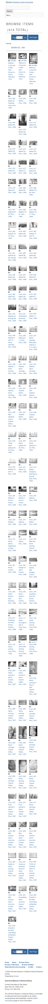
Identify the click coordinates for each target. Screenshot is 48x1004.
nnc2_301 (11, 565)
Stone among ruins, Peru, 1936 (12, 650)
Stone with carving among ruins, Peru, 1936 (23, 651)
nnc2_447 (32, 335)
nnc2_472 (22, 168)
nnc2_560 (32, 861)
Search (9, 11)
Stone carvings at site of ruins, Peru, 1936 (23, 624)
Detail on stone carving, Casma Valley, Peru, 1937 (12, 870)
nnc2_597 (32, 709)
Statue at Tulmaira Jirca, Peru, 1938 (12, 104)
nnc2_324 (32, 519)
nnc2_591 (32, 776)
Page (14, 37)
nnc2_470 (11, 188)
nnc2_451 (22, 314)
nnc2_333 (32, 495)
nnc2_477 (32, 122)
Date (23, 47)
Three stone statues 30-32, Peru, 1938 (12, 447)
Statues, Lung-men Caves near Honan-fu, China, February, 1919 (11, 71)
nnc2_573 (11, 802)
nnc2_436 (32, 412)
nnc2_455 (11, 294)
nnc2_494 (22, 98)
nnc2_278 (32, 591)
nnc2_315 (11, 539)
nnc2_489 (11, 122)
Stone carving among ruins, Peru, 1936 (33, 624)
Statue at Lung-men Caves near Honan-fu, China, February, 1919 (32, 75)
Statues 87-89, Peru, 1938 (33, 192)
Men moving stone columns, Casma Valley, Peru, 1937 (12, 840)
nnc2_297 (22, 565)
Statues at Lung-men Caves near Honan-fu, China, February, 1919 (22, 71)
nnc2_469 (22, 188)
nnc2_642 (32, 678)
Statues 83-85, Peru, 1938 (12, 214)
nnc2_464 (11, 231)
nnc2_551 (22, 895)
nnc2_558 (11, 895)
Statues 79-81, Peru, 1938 (23, 214)
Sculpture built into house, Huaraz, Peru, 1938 (33, 598)
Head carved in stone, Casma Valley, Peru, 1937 (12, 678)
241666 (34, 65)
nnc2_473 (11, 168)
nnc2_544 (11, 925)
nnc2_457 (22, 275)
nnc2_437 (22, 412)
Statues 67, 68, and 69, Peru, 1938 (12, 257)
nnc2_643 (22, 670)
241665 (23, 60)
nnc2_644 (11, 670)
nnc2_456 (32, 275)
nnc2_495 (11, 98)
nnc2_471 (32, 168)
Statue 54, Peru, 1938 (22, 152)
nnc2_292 (22, 591)
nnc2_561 (22, 862)
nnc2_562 (11, 862)
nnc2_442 (11, 388)
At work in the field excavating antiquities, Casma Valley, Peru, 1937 (33, 904)
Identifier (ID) (15, 47)
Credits (30, 967)
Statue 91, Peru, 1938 (12, 191)
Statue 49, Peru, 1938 (22, 234)
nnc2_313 (22, 539)
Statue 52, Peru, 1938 (12, 171)
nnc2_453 (32, 294)
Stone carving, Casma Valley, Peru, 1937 (12, 715)
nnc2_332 (11, 519)
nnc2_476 (11, 149)
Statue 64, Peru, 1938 (12, 278)
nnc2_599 (11, 709)
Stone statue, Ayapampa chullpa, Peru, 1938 (12, 545)
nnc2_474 (32, 149)
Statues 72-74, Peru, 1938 (12, 235)
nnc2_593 (11, 776)
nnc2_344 (11, 495)
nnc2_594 (32, 740)
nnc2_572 (22, 802)
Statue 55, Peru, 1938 (12, 152)
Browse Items (24, 962)
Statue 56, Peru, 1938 (33, 126)
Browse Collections (12, 964)
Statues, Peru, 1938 (33, 499)
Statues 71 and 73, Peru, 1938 (33, 235)
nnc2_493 (32, 98)
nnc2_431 (22, 467)
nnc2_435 (11, 441)
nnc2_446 (11, 364)
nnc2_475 (22, 149)
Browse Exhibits (28, 964)
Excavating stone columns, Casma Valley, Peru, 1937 (22, 903)
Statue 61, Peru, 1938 (33, 278)
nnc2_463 (22, 231)
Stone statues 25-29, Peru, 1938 (22, 446)
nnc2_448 (22, 335)
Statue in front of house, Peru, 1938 (12, 501)
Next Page (33, 37)
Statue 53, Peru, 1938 (33, 152)
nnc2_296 (32, 565)
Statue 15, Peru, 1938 (22, 470)
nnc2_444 (22, 364)
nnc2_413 (32, 467)
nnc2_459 (32, 253)
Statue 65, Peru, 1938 (33, 256)
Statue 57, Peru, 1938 (33, 297)
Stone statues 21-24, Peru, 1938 (33, 446)
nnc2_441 (22, 388)
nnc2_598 (22, 709)
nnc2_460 (22, 253)
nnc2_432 (11, 467)
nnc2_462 (32, 231)
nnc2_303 (32, 539)
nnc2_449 (11, 335)
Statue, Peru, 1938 (22, 102)
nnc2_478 (22, 129)
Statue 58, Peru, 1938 (22, 297)
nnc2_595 (22, 742)
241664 (13, 61)
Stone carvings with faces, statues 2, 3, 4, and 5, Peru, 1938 (33, 343)
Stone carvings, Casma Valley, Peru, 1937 (33, 715)
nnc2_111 (22, 618)
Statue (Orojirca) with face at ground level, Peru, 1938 (33, 475)
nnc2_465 (32, 209)
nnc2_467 (11, 209)
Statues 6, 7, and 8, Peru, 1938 (22, 340)
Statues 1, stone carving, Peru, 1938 (12, 369)
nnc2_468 (32, 188)
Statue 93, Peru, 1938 (12, 126)
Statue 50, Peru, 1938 (33, 172)
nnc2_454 (22, 294)
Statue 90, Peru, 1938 (22, 191)
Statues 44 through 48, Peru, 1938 (12, 318)
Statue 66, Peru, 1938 (22, 256)
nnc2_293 (11, 591)
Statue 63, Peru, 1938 (22, 278)
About (14, 962)
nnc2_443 (32, 364)
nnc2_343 (22, 495)
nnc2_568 (11, 831)
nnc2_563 (32, 831)
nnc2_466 (22, 209)
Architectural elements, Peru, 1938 (23, 318)
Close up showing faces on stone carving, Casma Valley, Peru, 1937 (22, 872)
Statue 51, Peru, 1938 (22, 171)
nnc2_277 (11, 618)
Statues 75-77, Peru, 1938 (33, 214)
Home (7, 962)
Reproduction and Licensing (15, 967)
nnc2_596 (11, 742)
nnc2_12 (22, 644)
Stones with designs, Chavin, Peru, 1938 (33, 572)
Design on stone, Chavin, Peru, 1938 (22, 570)
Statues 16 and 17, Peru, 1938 (12, 471)
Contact (39, 967)
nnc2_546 (32, 895)
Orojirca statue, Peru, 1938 (22, 392)
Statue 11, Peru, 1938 (33, 317)
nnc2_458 (11, 275)
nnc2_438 (11, 412)
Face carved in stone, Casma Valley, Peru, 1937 (12, 810)
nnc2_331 (22, 519)
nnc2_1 (34, 642)
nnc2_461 (11, 253)
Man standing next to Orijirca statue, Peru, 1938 (12, 420)
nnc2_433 (32, 441)
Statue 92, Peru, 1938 (22, 133)
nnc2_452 (11, 314)
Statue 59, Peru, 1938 (12, 297)
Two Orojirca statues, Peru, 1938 (33, 393)
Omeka (16, 976)
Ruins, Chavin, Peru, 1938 (12, 569)
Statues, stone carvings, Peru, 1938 (22, 369)
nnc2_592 (22, 776)
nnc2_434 (22, 441)
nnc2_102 (11, 644)
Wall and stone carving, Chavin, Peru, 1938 (33, 545)
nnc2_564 (22, 831)
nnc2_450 (32, 313)
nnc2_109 (32, 618)
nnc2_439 (32, 388)
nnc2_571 (32, 802)
